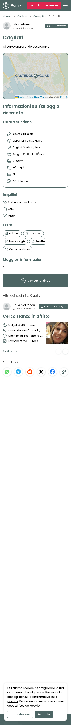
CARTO (63, 96)
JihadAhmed (22, 24)
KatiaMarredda (24, 305)
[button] (35, 75)
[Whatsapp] (7, 372)
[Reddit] (30, 372)
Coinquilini (39, 16)
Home (7, 16)
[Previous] (58, 351)
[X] (41, 372)
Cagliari (22, 16)
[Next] (65, 351)
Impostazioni (20, 714)
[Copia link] (64, 372)
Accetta (44, 714)
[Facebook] (52, 372)
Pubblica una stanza (44, 5)
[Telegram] (18, 372)
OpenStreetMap (36, 96)
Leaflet (21, 96)
